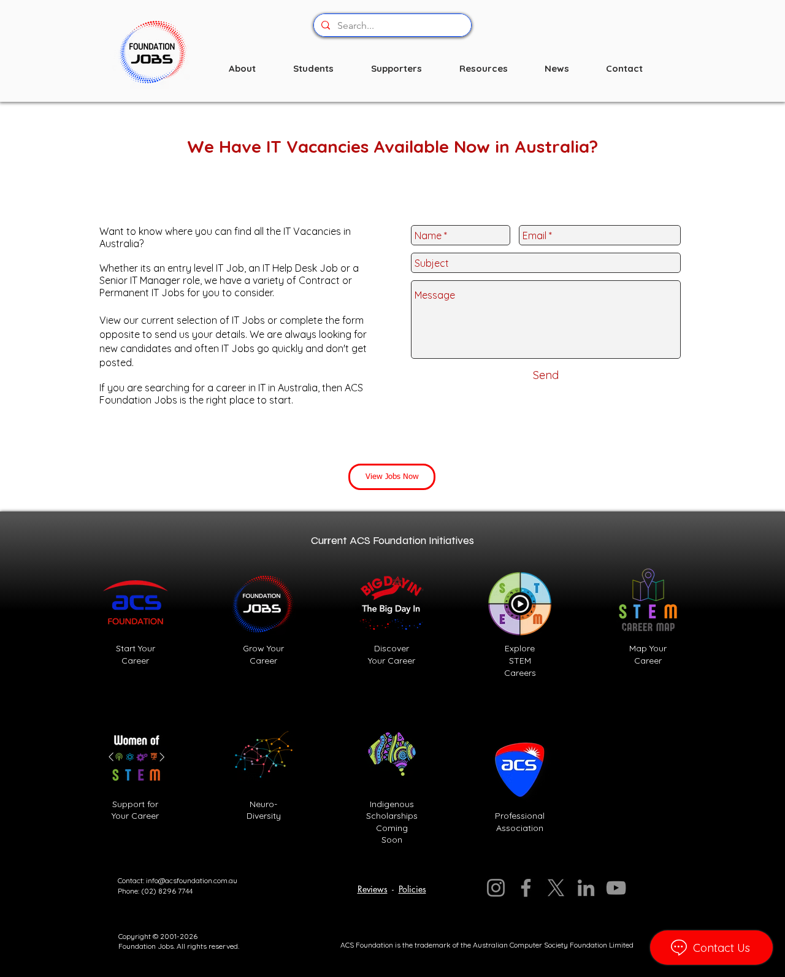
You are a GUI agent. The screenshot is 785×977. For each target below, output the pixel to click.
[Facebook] (526, 888)
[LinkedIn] (586, 888)
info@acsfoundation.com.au (191, 880)
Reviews (373, 889)
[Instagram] (496, 888)
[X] (556, 888)
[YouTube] (616, 888)
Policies (412, 889)
